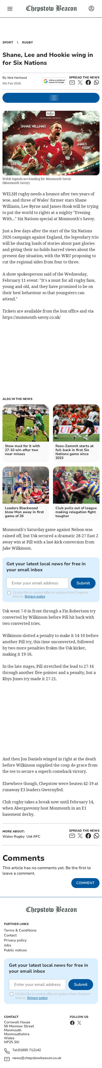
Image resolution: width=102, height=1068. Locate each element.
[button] (10, 9)
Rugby (27, 42)
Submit (83, 583)
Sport (7, 42)
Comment (85, 883)
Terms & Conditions (20, 930)
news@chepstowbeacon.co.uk (36, 1058)
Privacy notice (35, 596)
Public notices (15, 950)
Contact (10, 935)
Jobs (7, 945)
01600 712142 (29, 1050)
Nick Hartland (17, 78)
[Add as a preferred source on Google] (54, 81)
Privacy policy (15, 940)
